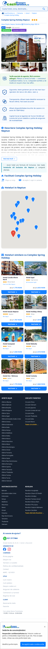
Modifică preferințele (10, 644)
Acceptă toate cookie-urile (33, 644)
